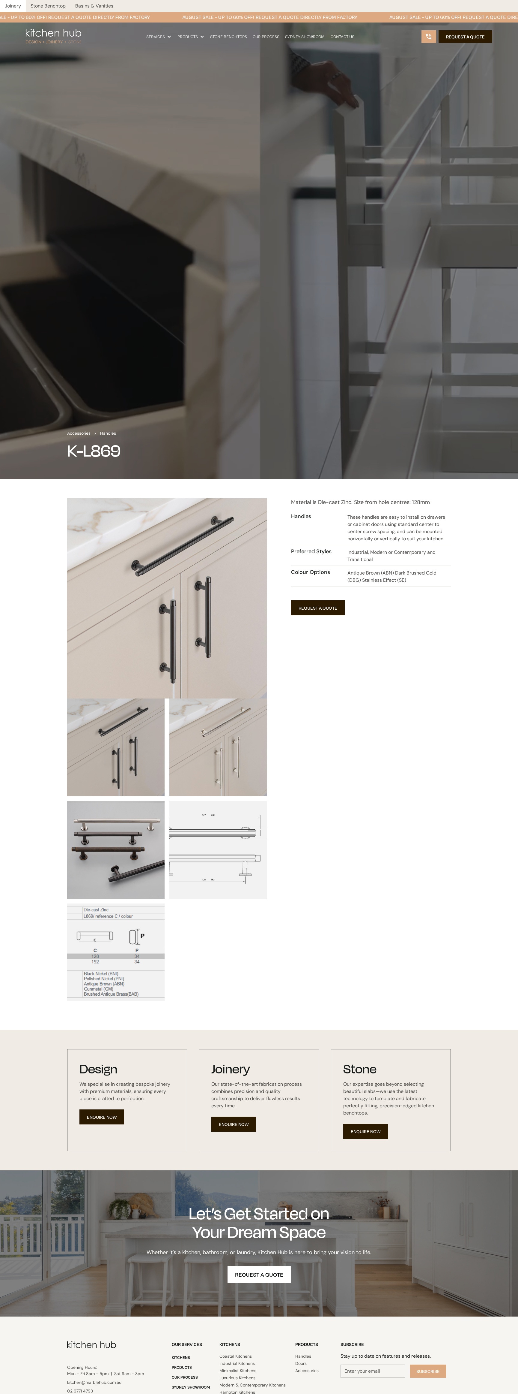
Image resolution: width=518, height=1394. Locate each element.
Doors (301, 1363)
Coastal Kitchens (235, 1356)
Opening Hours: (105, 1370)
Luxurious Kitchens (237, 1377)
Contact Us (342, 36)
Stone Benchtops (228, 36)
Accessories (79, 433)
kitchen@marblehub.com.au (94, 1382)
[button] (158, 37)
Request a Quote (465, 36)
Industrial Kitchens (237, 1363)
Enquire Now (102, 1117)
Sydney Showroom (305, 36)
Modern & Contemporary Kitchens (252, 1385)
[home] (53, 33)
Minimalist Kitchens (237, 1370)
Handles (108, 433)
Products (187, 36)
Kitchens (181, 1357)
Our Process (266, 36)
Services (155, 36)
